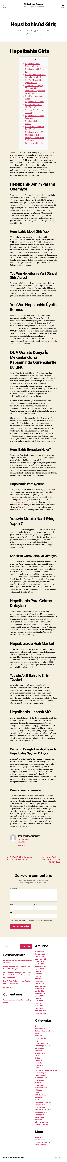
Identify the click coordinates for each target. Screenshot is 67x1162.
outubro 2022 (40, 964)
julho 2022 (38, 971)
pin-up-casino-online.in (43, 1102)
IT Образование (40, 1068)
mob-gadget (39, 1080)
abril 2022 (38, 979)
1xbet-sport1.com (41, 1028)
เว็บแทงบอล (21, 842)
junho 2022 (39, 974)
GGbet (37, 1058)
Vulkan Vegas (40, 1117)
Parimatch (38, 1097)
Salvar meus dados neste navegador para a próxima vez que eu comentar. (31, 920)
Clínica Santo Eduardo (33, 4)
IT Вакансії (39, 1065)
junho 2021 (39, 1001)
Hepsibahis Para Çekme (34, 102)
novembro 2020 (40, 1013)
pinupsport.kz (40, 1105)
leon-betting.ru (40, 1073)
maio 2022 (38, 976)
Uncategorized (33, 18)
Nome (12, 904)
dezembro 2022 (40, 959)
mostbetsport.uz (41, 1087)
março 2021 (39, 1006)
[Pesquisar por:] (11, 946)
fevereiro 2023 (40, 954)
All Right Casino (40, 1036)
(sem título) (7, 987)
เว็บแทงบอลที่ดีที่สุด (24, 839)
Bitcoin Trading (40, 1038)
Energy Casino (40, 1053)
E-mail (36, 904)
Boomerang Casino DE (42, 1046)
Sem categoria (40, 1107)
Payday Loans (40, 1100)
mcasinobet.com (41, 1078)
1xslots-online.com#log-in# (44, 1031)
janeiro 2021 (39, 1008)
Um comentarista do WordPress (14, 1000)
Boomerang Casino (41, 1043)
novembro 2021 (40, 988)
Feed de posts (40, 1140)
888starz (38, 1033)
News (37, 1092)
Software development (43, 1110)
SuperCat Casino (41, 1112)
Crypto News (39, 1048)
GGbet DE (38, 1060)
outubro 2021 (39, 991)
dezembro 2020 (40, 1011)
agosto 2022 (39, 969)
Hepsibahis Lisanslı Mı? (34, 132)
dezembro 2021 (40, 986)
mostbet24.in (39, 1085)
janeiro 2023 (39, 956)
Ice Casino (38, 1063)
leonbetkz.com (40, 1075)
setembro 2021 (40, 993)
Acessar (38, 1137)
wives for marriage (41, 1122)
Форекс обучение (41, 1124)
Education (38, 1051)
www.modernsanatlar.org (20, 502)
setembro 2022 (40, 966)
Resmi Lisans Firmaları (34, 143)
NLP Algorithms (40, 1095)
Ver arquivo (22, 845)
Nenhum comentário (34, 34)
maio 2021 (38, 1003)
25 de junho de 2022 (42, 31)
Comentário (14, 888)
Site (11, 912)
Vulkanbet (38, 1119)
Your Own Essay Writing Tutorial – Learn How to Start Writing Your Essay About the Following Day (17, 975)
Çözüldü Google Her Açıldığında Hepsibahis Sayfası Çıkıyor (34, 137)
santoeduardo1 (27, 31)
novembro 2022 (40, 961)
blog (36, 1041)
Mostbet (38, 1082)
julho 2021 (38, 998)
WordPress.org (40, 1145)
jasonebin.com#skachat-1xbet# (46, 1070)
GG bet (37, 1055)
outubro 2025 (40, 951)
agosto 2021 (39, 996)
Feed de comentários (42, 1142)
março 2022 (39, 981)
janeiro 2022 (39, 983)
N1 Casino (38, 1090)
